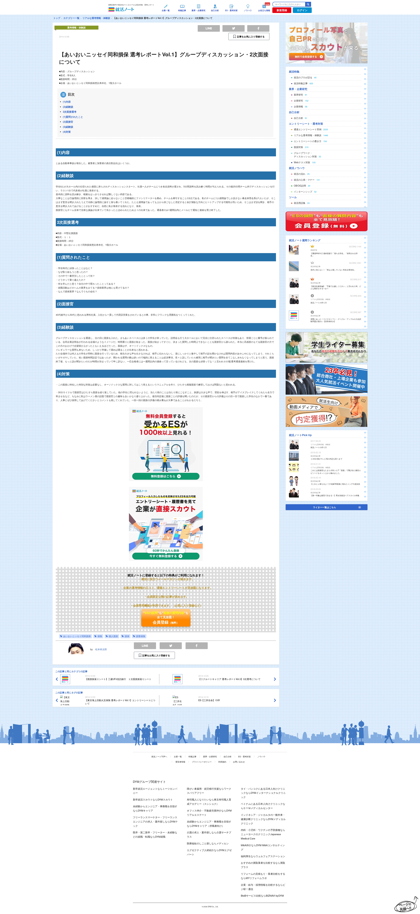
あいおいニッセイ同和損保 (77, 636)
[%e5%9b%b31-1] (327, 411)
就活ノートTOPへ (159, 756)
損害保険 (140, 636)
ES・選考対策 (244, 756)
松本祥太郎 (101, 649)
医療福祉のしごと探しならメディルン (208, 843)
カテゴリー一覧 (71, 18)
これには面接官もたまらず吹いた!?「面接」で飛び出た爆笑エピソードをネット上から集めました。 (336, 471)
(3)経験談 (68, 127)
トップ (56, 18)
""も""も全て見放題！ (166, 618)
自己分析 (227, 756)
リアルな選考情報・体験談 (96, 18)
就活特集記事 (315, 266)
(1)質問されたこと (73, 117)
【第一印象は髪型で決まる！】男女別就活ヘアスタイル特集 (335, 495)
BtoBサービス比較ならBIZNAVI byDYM (262, 895)
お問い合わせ (239, 761)
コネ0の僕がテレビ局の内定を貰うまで (326, 458)
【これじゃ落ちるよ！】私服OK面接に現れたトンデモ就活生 (335, 484)
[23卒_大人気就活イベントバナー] (327, 379)
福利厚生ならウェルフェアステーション (263, 856)
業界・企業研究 (210, 756)
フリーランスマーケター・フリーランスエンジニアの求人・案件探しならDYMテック (155, 821)
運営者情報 (180, 761)
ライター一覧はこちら (324, 507)
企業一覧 (178, 756)
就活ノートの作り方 (319, 302)
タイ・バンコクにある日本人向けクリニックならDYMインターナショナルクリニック (263, 793)
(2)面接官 (68, 122)
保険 (99, 636)
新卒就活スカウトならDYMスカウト (153, 799)
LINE (145, 645)
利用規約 (222, 761)
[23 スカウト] (327, 42)
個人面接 (113, 636)
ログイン (302, 10)
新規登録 (282, 10)
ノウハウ (261, 756)
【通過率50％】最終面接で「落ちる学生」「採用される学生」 (334, 254)
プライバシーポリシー (202, 761)
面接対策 (314, 250)
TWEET (171, 645)
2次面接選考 (69, 111)
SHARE (197, 645)
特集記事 (192, 756)
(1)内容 (67, 101)
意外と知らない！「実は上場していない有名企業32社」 (333, 269)
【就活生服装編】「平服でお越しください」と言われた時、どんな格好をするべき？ (336, 287)
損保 (127, 636)
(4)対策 (67, 132)
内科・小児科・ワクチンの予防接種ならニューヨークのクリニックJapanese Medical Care (263, 834)
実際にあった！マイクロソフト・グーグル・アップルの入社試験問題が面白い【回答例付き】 (336, 320)
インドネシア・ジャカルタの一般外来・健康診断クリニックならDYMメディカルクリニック (263, 819)
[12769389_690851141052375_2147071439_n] (327, 347)
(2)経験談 (68, 107)
